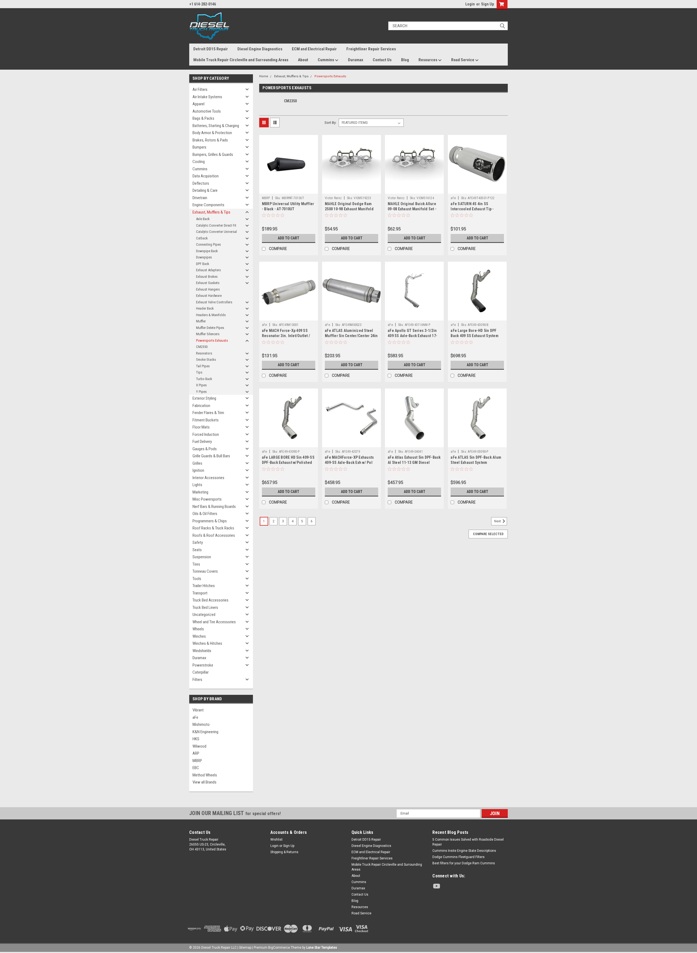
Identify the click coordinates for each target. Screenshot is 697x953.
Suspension (201, 556)
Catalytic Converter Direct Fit (216, 225)
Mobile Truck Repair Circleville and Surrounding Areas (240, 59)
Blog (405, 59)
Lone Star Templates (321, 947)
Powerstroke (202, 665)
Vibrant (198, 710)
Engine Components (208, 204)
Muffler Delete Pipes (210, 328)
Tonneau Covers (205, 571)
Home (263, 76)
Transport (199, 593)
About (303, 59)
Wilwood (199, 746)
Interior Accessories (208, 477)
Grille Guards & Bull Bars (211, 456)
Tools (196, 578)
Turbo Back (204, 379)
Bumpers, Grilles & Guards (212, 154)
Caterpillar (200, 672)
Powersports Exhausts (212, 340)
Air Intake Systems (207, 96)
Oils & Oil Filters (204, 513)
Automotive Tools (206, 111)
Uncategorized (203, 614)
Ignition (198, 470)
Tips (199, 372)
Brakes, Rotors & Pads (210, 140)
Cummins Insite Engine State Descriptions (464, 851)
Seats (197, 549)
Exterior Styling (204, 398)
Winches (199, 636)
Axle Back (203, 219)
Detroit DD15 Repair (210, 49)
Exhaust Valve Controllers (214, 302)
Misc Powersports (207, 499)
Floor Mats (201, 427)
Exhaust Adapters (208, 270)
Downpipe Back (207, 251)
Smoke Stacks (206, 359)
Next (498, 521)
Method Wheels (204, 775)
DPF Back (202, 264)
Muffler (201, 321)
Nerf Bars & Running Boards (214, 506)
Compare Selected (488, 534)
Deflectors (200, 183)
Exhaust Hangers (208, 289)
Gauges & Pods (204, 448)
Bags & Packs (203, 118)
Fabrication (201, 405)
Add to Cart (288, 238)
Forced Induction (205, 434)
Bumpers (199, 147)
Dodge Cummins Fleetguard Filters (458, 857)
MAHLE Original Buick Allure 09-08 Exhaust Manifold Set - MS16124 (412, 209)
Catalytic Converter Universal (216, 232)
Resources (428, 59)
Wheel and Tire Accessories (214, 621)
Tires (196, 564)
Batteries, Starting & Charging (215, 125)
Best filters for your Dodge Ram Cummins (463, 863)
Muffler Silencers (207, 334)
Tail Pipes (203, 366)
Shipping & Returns (284, 852)
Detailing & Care (205, 190)
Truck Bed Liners (205, 607)
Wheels (198, 629)
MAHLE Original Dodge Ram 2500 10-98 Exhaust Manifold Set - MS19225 (349, 209)
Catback (202, 238)
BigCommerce (279, 947)
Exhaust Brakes (207, 277)
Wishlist (276, 839)
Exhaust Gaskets (207, 283)
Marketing (200, 492)
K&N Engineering (205, 731)
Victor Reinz (333, 198)
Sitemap (245, 947)
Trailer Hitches (203, 585)
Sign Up (487, 4)
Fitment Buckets (205, 420)
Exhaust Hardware (209, 296)
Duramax (355, 59)
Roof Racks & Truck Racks (213, 528)
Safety (197, 542)
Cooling (198, 161)
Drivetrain (199, 197)
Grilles (197, 463)
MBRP (197, 760)
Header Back (205, 308)
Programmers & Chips (209, 521)
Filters (197, 679)
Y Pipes (201, 392)
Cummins (326, 59)
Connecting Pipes (208, 244)
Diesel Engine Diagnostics (259, 49)
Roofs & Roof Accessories (213, 535)
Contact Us (382, 59)
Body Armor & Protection (212, 132)
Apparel (198, 103)
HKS (195, 738)
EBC (195, 767)
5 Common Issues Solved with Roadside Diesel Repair (468, 842)
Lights (197, 484)
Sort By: (331, 123)
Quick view (289, 189)
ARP (195, 753)
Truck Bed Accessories (210, 600)
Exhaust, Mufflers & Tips (211, 212)
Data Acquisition (205, 176)
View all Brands (204, 782)
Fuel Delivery (202, 441)
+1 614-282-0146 (202, 4)
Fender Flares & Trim (208, 412)
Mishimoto (201, 724)
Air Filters (199, 89)
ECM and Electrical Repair (314, 49)
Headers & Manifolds (211, 315)
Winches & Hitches (207, 643)
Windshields (201, 650)
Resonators (204, 353)
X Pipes (201, 385)
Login (470, 4)
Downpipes (204, 257)
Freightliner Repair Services (371, 49)
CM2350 (201, 347)
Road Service (463, 59)
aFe (195, 717)
